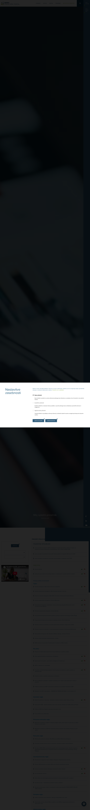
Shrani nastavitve (51, 420)
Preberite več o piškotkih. (58, 390)
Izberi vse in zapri (38, 420)
